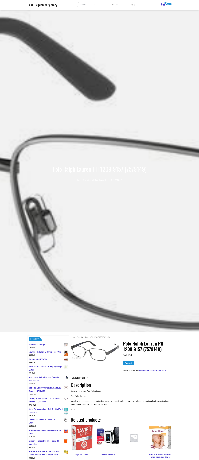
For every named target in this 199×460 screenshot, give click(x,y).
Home (73, 337)
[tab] (79, 378)
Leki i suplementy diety (42, 5)
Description (78, 378)
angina (141, 370)
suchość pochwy (155, 370)
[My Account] (162, 4)
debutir (146, 370)
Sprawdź (129, 363)
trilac (164, 370)
